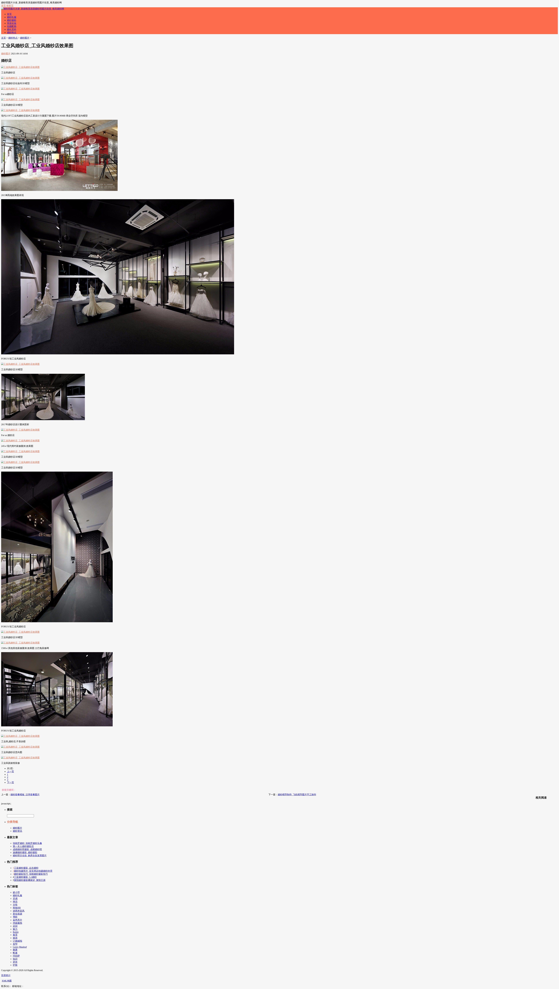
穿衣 (15, 962)
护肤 (15, 965)
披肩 (15, 938)
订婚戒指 (17, 941)
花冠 (15, 926)
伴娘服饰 (17, 923)
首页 (3, 5)
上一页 (10, 771)
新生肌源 (17, 914)
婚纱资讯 (17, 831)
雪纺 (15, 917)
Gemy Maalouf (20, 947)
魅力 (15, 929)
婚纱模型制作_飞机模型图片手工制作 (297, 794)
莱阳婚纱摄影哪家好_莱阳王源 (29, 880)
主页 (3, 38)
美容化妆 (11, 23)
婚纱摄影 (11, 20)
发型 (15, 944)
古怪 (15, 904)
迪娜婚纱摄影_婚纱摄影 (25, 852)
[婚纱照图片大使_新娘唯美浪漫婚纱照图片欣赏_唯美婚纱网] (32, 8)
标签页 (9, 5)
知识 (15, 959)
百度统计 (5, 975)
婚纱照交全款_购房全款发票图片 (30, 855)
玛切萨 (16, 956)
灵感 (15, 898)
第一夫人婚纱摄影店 (23, 846)
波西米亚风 (18, 911)
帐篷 (15, 953)
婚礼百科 (11, 29)
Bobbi (15, 932)
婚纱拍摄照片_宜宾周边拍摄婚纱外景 (33, 871)
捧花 (15, 901)
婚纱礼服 (11, 17)
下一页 (10, 782)
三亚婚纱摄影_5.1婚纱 (25, 877)
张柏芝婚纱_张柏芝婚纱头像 (27, 843)
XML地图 (7, 981)
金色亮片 (17, 920)
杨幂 (15, 949)
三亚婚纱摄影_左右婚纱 (26, 868)
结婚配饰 (11, 26)
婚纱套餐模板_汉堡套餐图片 (25, 794)
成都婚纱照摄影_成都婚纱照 (27, 849)
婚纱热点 (11, 32)
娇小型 (16, 892)
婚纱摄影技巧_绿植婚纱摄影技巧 (31, 874)
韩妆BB (17, 907)
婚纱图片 (24, 38)
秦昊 (15, 935)
